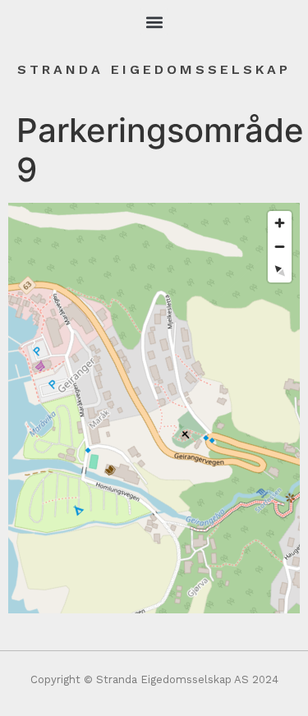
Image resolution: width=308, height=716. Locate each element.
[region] (154, 408)
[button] (154, 21)
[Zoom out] (280, 247)
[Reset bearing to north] (280, 270)
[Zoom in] (280, 223)
